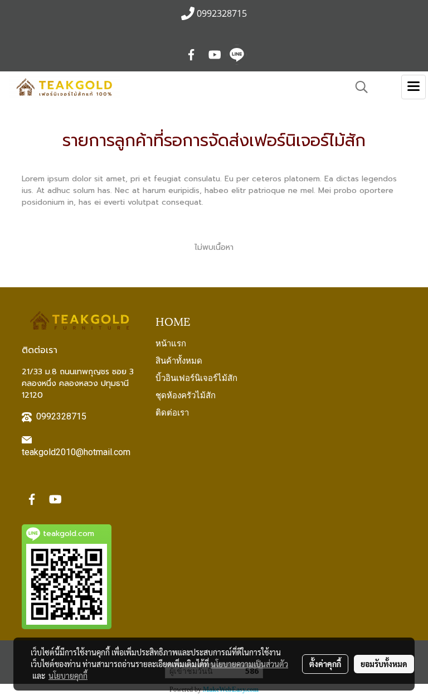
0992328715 (61, 416)
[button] (358, 87)
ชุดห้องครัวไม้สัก (185, 394)
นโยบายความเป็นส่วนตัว (249, 664)
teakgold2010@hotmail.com (76, 452)
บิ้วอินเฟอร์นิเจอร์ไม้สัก (196, 377)
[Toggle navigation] (413, 87)
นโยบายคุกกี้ (67, 675)
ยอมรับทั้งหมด (384, 664)
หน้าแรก (170, 342)
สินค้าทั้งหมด (178, 359)
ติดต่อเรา (172, 411)
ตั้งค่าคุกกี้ (325, 664)
